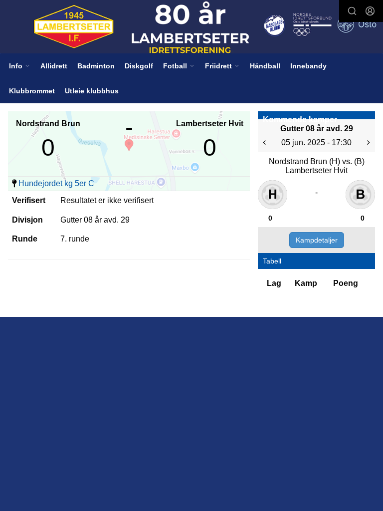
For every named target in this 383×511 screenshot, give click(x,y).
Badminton (96, 66)
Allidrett (53, 66)
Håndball (265, 66)
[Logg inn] (370, 11)
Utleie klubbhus (92, 91)
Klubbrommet (32, 91)
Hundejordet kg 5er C (56, 183)
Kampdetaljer (317, 240)
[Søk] (352, 11)
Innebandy (308, 66)
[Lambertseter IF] (191, 27)
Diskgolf (139, 66)
